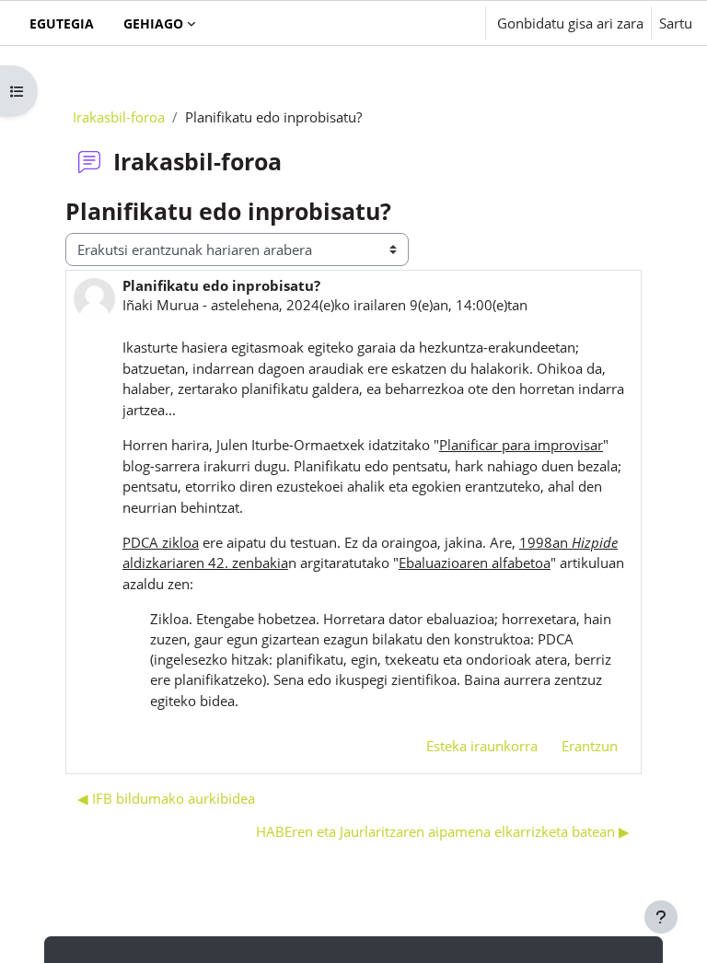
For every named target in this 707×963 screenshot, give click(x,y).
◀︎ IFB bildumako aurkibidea (166, 798)
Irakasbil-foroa (119, 117)
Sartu (675, 23)
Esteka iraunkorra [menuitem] (482, 746)
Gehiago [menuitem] (153, 23)
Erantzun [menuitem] (590, 746)
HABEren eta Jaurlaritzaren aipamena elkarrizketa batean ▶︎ (443, 831)
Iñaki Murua (160, 305)
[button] (415, 23)
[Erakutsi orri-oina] (661, 917)
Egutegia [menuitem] (61, 23)
